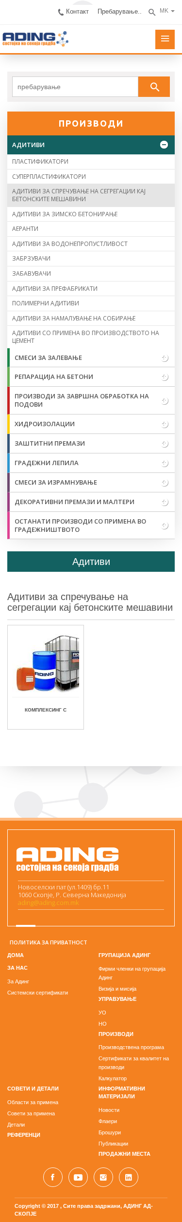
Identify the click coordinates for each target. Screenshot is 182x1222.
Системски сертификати (37, 993)
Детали (16, 1125)
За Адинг (18, 981)
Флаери (108, 1121)
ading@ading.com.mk (48, 902)
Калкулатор (113, 1078)
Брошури (110, 1132)
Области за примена (32, 1102)
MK (164, 10)
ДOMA (15, 955)
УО (102, 1012)
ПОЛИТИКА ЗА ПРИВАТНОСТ (48, 942)
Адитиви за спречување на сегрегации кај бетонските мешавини (90, 602)
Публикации (113, 1144)
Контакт (77, 11)
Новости (109, 1110)
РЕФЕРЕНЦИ (23, 1135)
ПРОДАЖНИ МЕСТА (124, 1154)
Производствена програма (131, 1047)
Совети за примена (31, 1113)
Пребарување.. (120, 11)
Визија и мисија (117, 989)
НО (103, 1024)
